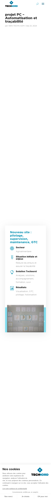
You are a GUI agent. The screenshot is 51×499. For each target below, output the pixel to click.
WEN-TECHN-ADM (16, 26)
